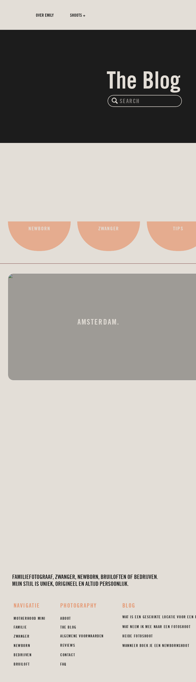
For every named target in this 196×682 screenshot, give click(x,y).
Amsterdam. (98, 321)
